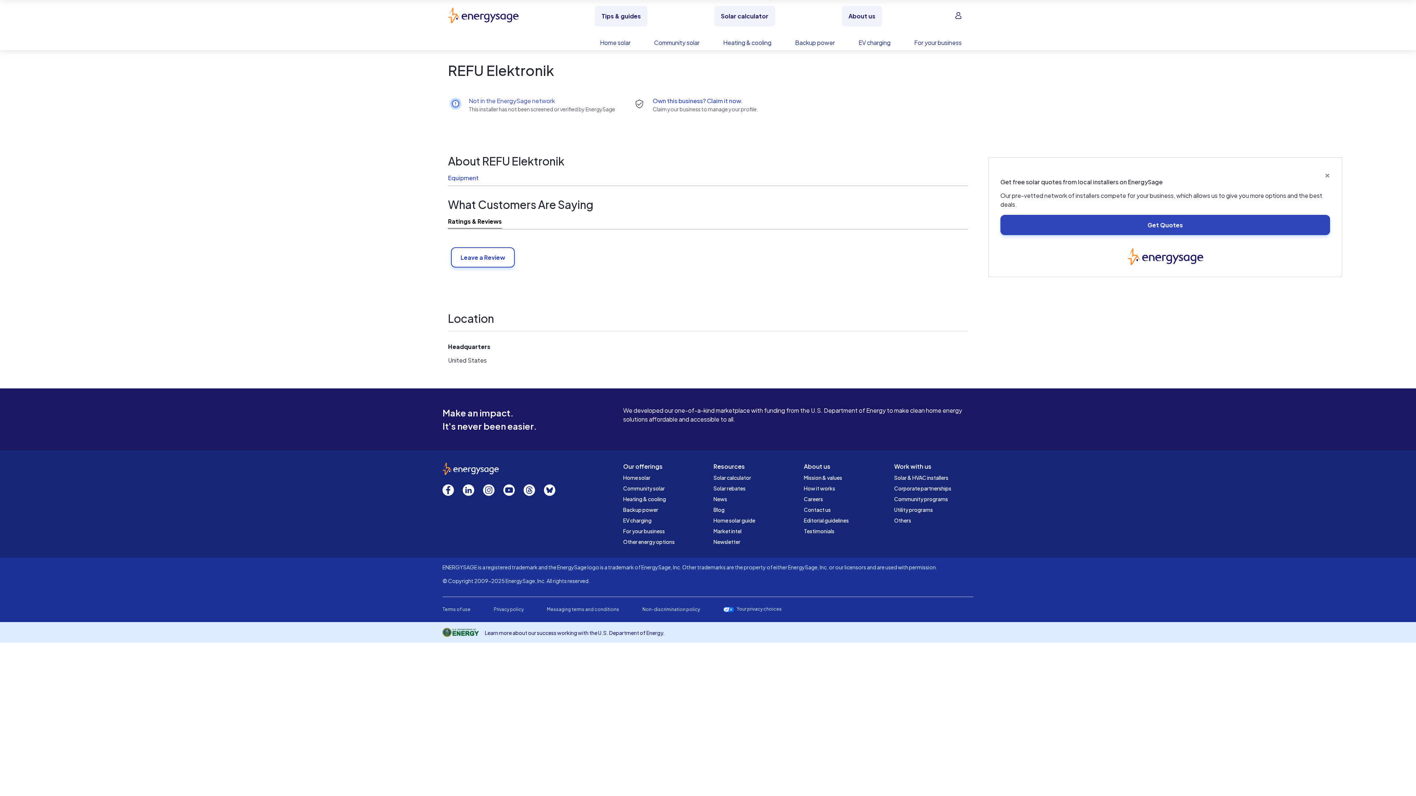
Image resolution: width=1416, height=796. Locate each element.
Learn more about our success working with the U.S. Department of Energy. (575, 632)
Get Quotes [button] (1165, 225)
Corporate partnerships (922, 488)
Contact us (817, 509)
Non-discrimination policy (671, 609)
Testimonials (819, 531)
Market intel (728, 531)
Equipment (463, 178)
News (720, 499)
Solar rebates (730, 488)
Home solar (636, 477)
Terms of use (456, 609)
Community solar (644, 488)
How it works (819, 488)
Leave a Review (483, 257)
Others (902, 520)
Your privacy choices (759, 609)
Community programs (921, 499)
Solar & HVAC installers (921, 477)
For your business (644, 531)
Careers (813, 499)
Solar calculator (732, 477)
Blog (719, 509)
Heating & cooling (644, 499)
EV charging (637, 520)
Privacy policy (509, 609)
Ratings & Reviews (475, 221)
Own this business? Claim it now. (698, 101)
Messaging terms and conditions (583, 609)
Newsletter (727, 541)
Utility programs (913, 509)
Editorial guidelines (826, 520)
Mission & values (823, 477)
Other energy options (649, 541)
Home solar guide (734, 520)
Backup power (640, 509)
